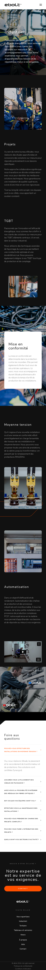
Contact (23, 949)
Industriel (23, 921)
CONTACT (23, 888)
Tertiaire (23, 926)
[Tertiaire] (23, 678)
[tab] (23, 750)
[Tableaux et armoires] (23, 700)
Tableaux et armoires (23, 930)
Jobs (23, 944)
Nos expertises (23, 916)
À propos (23, 940)
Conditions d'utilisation (23, 969)
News (23, 935)
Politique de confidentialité (23, 966)
